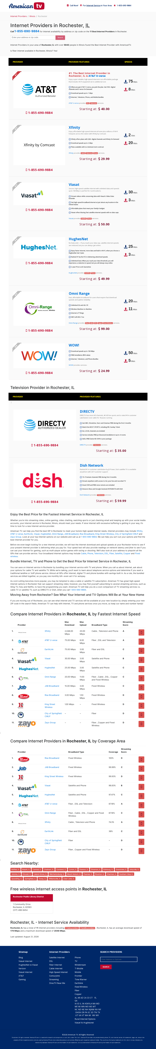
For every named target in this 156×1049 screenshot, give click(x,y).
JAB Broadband (71, 534)
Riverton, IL (99, 874)
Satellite (118, 553)
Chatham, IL (49, 869)
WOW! (74, 345)
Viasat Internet (25, 961)
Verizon (22, 968)
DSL (106, 553)
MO (87, 1006)
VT (83, 1015)
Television (98, 553)
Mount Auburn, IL (74, 874)
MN (83, 1006)
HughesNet (78, 239)
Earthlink (79, 983)
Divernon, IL (96, 869)
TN (95, 1012)
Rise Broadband (87, 534)
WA (86, 1015)
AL (76, 997)
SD (92, 1012)
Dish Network (91, 465)
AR (79, 997)
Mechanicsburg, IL (57, 874)
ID (78, 1003)
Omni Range (79, 293)
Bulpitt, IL (26, 869)
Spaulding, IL (16, 879)
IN (83, 1003)
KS (86, 1003)
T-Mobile (79, 968)
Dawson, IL (83, 869)
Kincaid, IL (27, 874)
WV (93, 1015)
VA (80, 1015)
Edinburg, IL (108, 869)
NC (76, 1009)
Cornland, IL (61, 869)
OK (79, 1012)
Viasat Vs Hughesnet (84, 1022)
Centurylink (54, 975)
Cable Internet (55, 968)
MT (94, 1006)
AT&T (21, 975)
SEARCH (106, 967)
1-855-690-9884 (124, 5)
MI (79, 1006)
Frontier (78, 975)
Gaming (22, 979)
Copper (126, 553)
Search (60, 37)
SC (89, 1012)
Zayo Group (15, 537)
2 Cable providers (71, 928)
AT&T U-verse (97, 75)
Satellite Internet (57, 957)
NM (92, 1009)
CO (88, 997)
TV (76, 961)
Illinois (32, 16)
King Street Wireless (104, 534)
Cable (83, 553)
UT (76, 1015)
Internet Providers (18, 16)
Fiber (111, 553)
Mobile (78, 972)
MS (90, 1006)
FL (95, 997)
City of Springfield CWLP (126, 534)
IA (76, 1003)
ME (76, 1006)
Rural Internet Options (85, 1019)
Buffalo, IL (15, 869)
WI (90, 1015)
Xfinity (74, 127)
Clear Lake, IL (68, 879)
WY (97, 1015)
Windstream (80, 964)
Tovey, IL (42, 879)
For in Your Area (97, 5)
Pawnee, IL (88, 874)
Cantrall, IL (37, 869)
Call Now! (74, 5)
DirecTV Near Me (57, 983)
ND (79, 1009)
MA (94, 1003)
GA (76, 1000)
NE (83, 1009)
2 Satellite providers (87, 928)
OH (76, 1012)
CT (91, 997)
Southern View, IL (126, 874)
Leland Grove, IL (40, 874)
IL (81, 1003)
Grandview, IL (121, 869)
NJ (90, 1009)
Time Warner (81, 979)
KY (88, 1003)
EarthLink (28, 534)
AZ (82, 997)
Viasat (74, 184)
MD (97, 1003)
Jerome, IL (15, 874)
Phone (90, 553)
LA (91, 1003)
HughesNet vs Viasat (28, 964)
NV (96, 1009)
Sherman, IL (112, 874)
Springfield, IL (30, 879)
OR (83, 1012)
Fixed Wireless (81, 986)
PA (86, 1012)
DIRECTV (87, 411)
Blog (21, 957)
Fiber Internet (55, 964)
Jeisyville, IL (134, 869)
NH (86, 1009)
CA (85, 997)
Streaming (54, 979)
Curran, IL (73, 869)
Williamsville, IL (55, 879)
